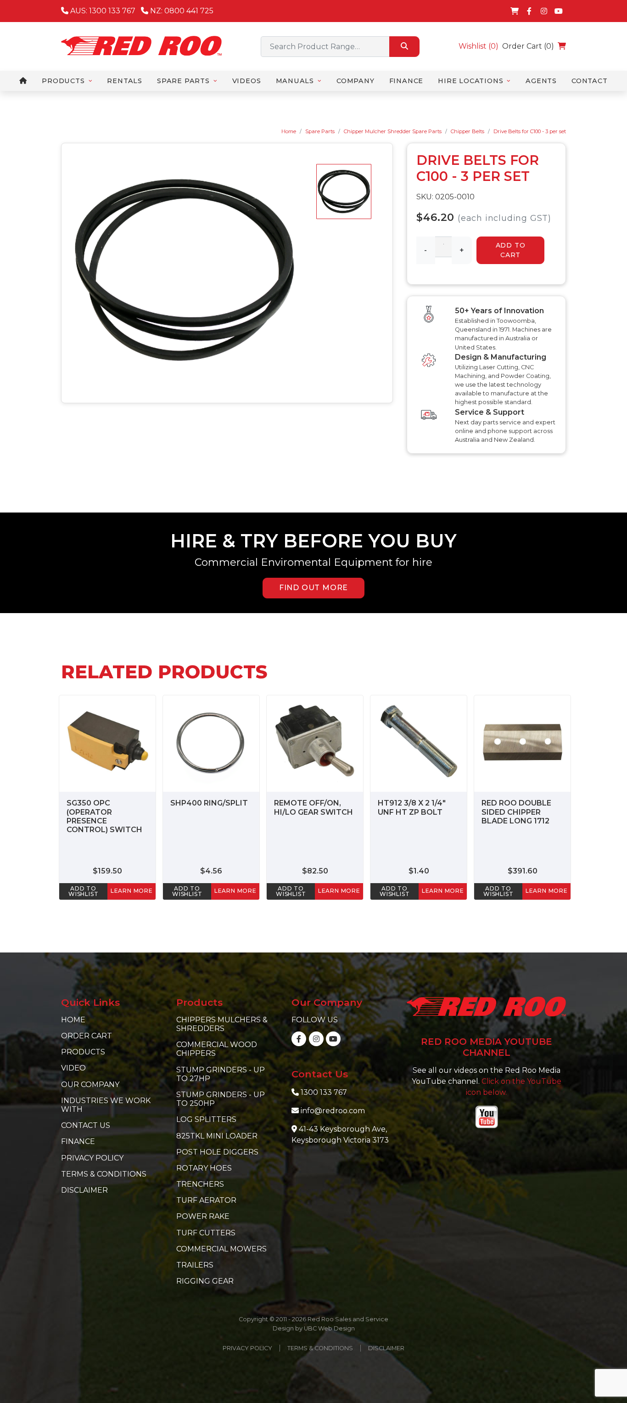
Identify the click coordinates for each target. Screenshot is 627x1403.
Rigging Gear (205, 1281)
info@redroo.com (333, 1110)
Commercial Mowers (221, 1249)
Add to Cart (511, 250)
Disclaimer (84, 1190)
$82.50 (315, 871)
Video (73, 1068)
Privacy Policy (92, 1158)
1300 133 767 (324, 1092)
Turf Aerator (206, 1200)
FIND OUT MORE (313, 587)
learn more (132, 890)
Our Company (90, 1084)
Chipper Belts (467, 131)
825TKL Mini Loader (217, 1136)
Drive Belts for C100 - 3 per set (529, 131)
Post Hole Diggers (217, 1152)
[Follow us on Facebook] (529, 11)
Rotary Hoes (204, 1168)
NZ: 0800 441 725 (180, 10)
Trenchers (200, 1184)
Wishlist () (478, 46)
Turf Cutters (205, 1232)
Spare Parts (320, 131)
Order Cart (86, 1035)
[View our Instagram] (544, 11)
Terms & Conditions (103, 1174)
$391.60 (522, 871)
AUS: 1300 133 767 (101, 10)
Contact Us (85, 1125)
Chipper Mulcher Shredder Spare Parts (393, 131)
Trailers (194, 1265)
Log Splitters (206, 1119)
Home (288, 131)
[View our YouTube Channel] (558, 11)
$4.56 (211, 871)
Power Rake (203, 1216)
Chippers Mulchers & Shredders (222, 1024)
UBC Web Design (329, 1328)
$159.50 (107, 871)
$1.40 (419, 871)
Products (83, 1052)
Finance (78, 1141)
